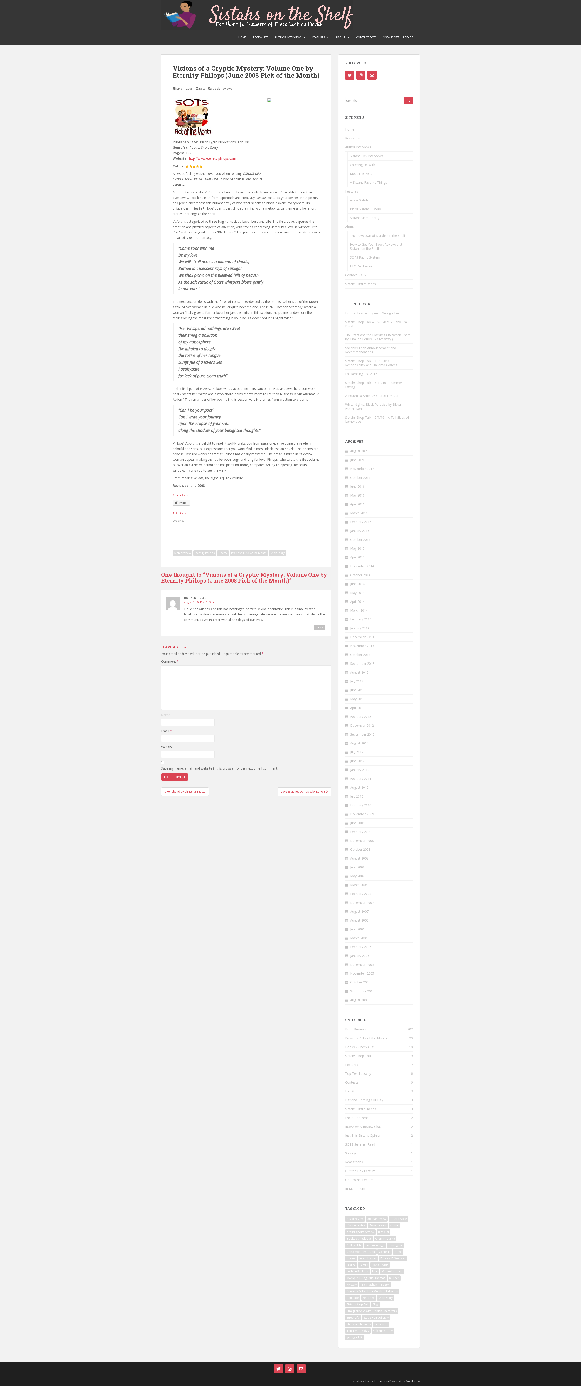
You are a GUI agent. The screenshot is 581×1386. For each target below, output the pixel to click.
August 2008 (359, 858)
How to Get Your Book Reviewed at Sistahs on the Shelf (376, 246)
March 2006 (359, 938)
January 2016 (359, 531)
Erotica (351, 1265)
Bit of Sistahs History (365, 209)
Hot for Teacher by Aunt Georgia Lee (372, 313)
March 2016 (359, 513)
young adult (354, 1337)
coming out (395, 1245)
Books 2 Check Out (359, 1047)
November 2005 (362, 973)
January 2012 (359, 770)
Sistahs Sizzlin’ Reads (398, 37)
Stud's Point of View (376, 1317)
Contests (351, 1082)
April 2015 (357, 557)
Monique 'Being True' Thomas (366, 1278)
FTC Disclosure (361, 266)
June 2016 (357, 486)
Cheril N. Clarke (385, 1238)
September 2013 (362, 663)
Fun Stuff (351, 1091)
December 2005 (362, 964)
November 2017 (362, 469)
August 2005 (359, 1000)
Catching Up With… (364, 165)
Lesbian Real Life (357, 1271)
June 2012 (357, 761)
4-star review (398, 1219)
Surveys (351, 1153)
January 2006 (359, 956)
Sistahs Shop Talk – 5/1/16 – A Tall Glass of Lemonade (377, 419)
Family (364, 1265)
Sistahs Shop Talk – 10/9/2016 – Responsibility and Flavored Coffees (371, 363)
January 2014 (359, 628)
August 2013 (359, 672)
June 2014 (357, 584)
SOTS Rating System (365, 257)
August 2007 (359, 911)
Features (318, 37)
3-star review (355, 1219)
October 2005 (360, 982)
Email (166, 731)
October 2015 (360, 539)
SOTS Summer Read (360, 1144)
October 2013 (360, 654)
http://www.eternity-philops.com (212, 158)
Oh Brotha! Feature (359, 1180)
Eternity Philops (205, 553)
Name (167, 715)
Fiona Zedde (380, 1265)
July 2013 (356, 681)
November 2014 (362, 566)
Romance (353, 1298)
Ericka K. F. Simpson (392, 1258)
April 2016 (357, 504)
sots (202, 88)
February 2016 (360, 522)
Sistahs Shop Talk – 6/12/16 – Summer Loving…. (373, 384)
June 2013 (357, 690)
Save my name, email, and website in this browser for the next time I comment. (219, 768)
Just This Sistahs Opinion (363, 1135)
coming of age (375, 1245)
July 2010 (356, 796)
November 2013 (362, 646)
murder (394, 1278)
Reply (320, 627)
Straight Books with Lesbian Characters (372, 1311)
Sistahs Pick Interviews (366, 156)
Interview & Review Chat (363, 1126)
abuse (394, 1225)
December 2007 (362, 902)
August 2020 (359, 451)
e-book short (367, 1258)
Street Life (353, 1317)
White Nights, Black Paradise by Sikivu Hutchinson (373, 406)
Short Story (278, 553)
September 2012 (362, 734)
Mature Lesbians (392, 1271)
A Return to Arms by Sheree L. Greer (372, 395)
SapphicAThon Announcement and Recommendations (370, 350)
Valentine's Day (383, 1331)
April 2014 (357, 601)
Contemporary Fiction (361, 1252)
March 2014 (359, 610)
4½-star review (356, 1225)
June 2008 (357, 867)
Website (167, 747)
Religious (392, 1291)
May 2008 (357, 876)
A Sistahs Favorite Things (368, 182)
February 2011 (360, 778)
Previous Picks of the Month (248, 553)
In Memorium (355, 1188)
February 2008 (360, 894)
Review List (260, 37)
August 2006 (359, 920)
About (340, 37)
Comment (170, 661)
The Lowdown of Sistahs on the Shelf (377, 235)
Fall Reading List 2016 (361, 374)
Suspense (381, 1324)
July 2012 (356, 752)
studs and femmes (359, 1324)
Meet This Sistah (362, 173)
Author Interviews (288, 37)
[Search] (408, 100)
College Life (354, 1245)
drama (351, 1258)
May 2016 (357, 495)
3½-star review (376, 1219)
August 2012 (359, 743)
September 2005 (362, 991)
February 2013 (360, 716)
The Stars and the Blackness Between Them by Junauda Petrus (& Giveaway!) (378, 337)
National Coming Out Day (364, 1100)
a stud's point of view (360, 1232)
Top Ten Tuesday (358, 1073)
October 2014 (360, 575)
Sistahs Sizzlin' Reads (360, 1109)
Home (242, 37)
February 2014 (360, 619)
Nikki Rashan (369, 1285)
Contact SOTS (366, 37)
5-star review (182, 553)
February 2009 (360, 832)
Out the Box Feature (360, 1171)
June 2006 (357, 929)
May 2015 (357, 548)
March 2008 (359, 885)
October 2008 (360, 849)
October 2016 (360, 477)
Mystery (352, 1285)
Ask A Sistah (359, 200)
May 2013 (357, 699)
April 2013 (357, 708)
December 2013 (362, 637)
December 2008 (362, 840)
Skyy (375, 1304)
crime (398, 1252)
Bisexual (383, 1232)
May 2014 (357, 592)
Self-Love (368, 1298)
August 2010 (359, 787)
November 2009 (362, 814)
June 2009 (357, 823)
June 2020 (357, 460)
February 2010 (360, 805)
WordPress (413, 1381)
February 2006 (360, 947)
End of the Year (356, 1118)
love (375, 1271)
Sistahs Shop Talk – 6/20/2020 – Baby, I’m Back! (376, 324)
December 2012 (362, 725)
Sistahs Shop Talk (358, 1056)
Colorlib (383, 1381)
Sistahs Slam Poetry (364, 218)
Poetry (223, 553)
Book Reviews (222, 88)
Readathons (354, 1162)
